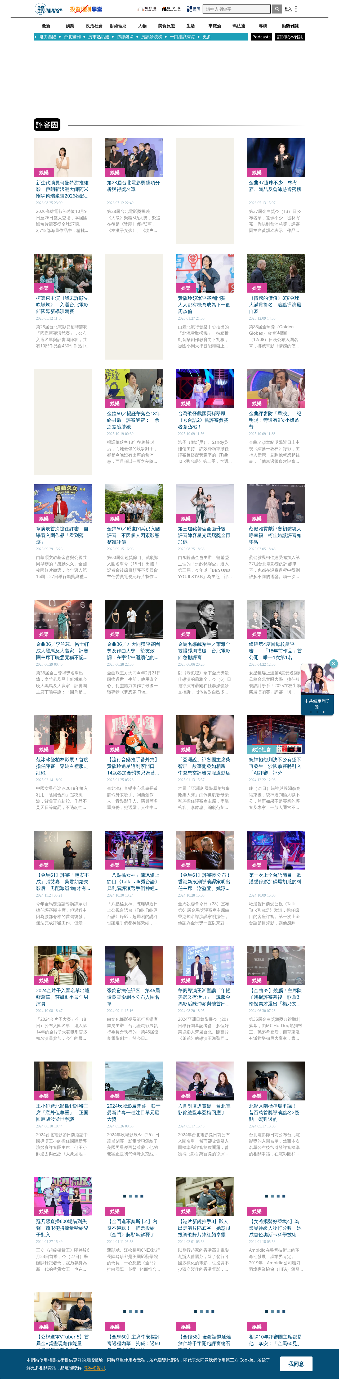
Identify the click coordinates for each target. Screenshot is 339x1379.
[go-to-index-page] (48, 9)
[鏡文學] (172, 9)
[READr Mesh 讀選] (193, 9)
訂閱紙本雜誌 (290, 37)
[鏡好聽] (147, 9)
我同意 (296, 1363)
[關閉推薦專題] (333, 663)
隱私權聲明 (94, 1368)
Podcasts (261, 37)
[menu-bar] (296, 9)
